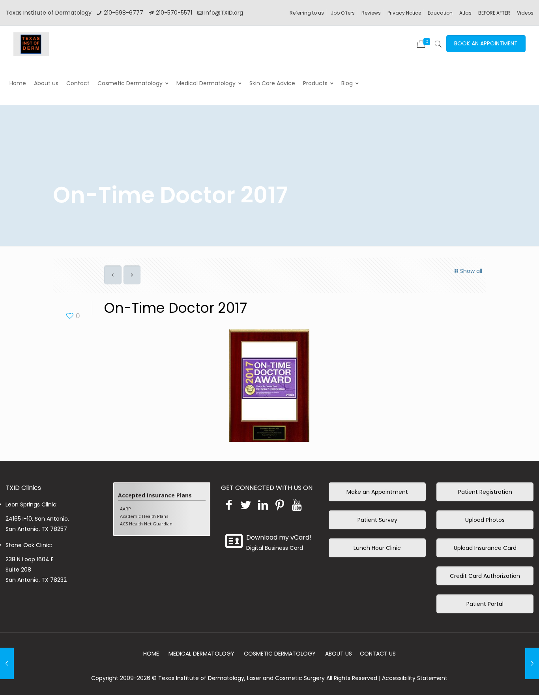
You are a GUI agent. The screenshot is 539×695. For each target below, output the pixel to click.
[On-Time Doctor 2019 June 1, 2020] (7, 663)
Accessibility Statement (414, 678)
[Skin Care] (31, 44)
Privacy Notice (404, 12)
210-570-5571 (174, 13)
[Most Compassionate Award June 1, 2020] (532, 663)
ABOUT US (338, 654)
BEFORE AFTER (494, 12)
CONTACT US (378, 654)
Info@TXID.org (223, 13)
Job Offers (343, 12)
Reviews (371, 12)
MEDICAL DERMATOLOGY (201, 654)
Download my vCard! (278, 537)
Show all (471, 271)
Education (440, 12)
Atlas (465, 12)
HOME (151, 654)
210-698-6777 (123, 13)
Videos (525, 12)
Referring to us (307, 12)
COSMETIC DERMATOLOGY (280, 654)
